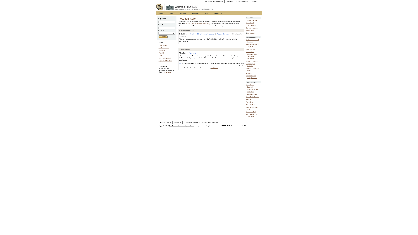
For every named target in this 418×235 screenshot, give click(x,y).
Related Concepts (223, 34)
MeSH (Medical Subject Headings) (198, 23)
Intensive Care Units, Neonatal (251, 77)
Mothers (248, 73)
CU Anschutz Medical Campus (214, 1)
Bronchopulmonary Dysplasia (252, 46)
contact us (167, 73)
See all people (251, 33)
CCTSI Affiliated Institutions (192, 122)
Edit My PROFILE (165, 58)
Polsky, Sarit (250, 30)
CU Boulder (229, 1)
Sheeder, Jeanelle (252, 28)
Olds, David (250, 23)
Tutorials (195, 13)
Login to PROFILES (165, 61)
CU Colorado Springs (241, 1)
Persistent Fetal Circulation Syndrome (251, 56)
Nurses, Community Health (252, 69)
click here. (214, 68)
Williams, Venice (251, 20)
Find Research (164, 48)
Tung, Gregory (251, 25)
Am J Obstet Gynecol (250, 86)
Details (192, 34)
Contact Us (218, 13)
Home (161, 13)
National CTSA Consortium (210, 122)
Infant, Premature (252, 61)
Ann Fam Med (251, 112)
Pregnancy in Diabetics (250, 65)
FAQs (206, 13)
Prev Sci (248, 99)
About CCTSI (177, 122)
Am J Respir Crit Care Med (251, 116)
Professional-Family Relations (252, 41)
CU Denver (253, 1)
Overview (183, 13)
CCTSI (169, 122)
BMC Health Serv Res (252, 108)
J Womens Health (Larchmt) (252, 91)
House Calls (250, 52)
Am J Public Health (252, 97)
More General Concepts (205, 34)
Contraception (250, 49)
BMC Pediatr (250, 104)
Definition (183, 34)
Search (171, 13)
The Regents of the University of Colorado (181, 126)
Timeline (182, 53)
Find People (163, 45)
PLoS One (249, 102)
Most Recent (193, 53)
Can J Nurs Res (251, 94)
